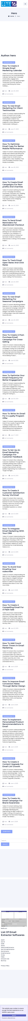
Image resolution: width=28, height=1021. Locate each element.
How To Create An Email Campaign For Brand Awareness (12, 800)
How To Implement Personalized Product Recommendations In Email (13, 723)
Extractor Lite (5, 959)
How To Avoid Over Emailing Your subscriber (11, 569)
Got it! (14, 1015)
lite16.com (4, 928)
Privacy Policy (5, 966)
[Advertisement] (14, 36)
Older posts (6, 831)
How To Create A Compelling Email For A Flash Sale (13, 607)
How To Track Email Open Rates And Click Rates (13, 262)
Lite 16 (3, 946)
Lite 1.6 (3, 942)
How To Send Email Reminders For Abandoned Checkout (13, 222)
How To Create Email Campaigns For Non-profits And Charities (12, 184)
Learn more (10, 1012)
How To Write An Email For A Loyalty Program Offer (13, 415)
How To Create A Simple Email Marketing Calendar (12, 68)
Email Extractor (5, 953)
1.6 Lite (3, 955)
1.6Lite (2, 957)
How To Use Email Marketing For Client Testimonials (12, 108)
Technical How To (8, 62)
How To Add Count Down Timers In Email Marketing (13, 645)
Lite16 (2, 944)
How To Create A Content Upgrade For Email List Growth (12, 764)
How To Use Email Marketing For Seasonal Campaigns (12, 299)
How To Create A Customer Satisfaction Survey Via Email (13, 492)
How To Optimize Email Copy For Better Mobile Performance (13, 146)
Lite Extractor (5, 951)
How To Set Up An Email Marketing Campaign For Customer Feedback (12, 453)
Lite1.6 (2, 940)
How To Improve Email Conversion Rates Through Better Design (13, 683)
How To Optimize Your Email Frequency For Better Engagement (13, 377)
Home (12, 16)
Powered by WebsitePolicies (8, 1018)
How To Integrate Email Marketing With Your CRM (13, 531)
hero (5, 91)
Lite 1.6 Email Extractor (7, 949)
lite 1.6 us (3, 961)
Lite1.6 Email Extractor (7, 947)
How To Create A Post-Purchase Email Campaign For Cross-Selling (13, 338)
